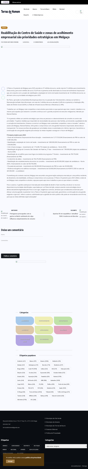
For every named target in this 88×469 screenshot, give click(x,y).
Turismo (21, 395)
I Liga (20, 384)
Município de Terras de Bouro (56, 426)
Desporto (26, 15)
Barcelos (46, 365)
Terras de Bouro (44, 9)
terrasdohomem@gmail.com (11, 427)
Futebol (57, 376)
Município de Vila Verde (53, 418)
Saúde (62, 388)
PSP (40, 388)
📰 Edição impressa (37, 15)
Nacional (62, 9)
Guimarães (55, 380)
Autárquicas (33, 365)
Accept (10, 461)
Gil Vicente (32, 380)
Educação (65, 369)
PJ (41, 384)
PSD (31, 388)
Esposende (45, 372)
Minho (54, 9)
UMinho (32, 395)
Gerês (20, 380)
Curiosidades (44, 320)
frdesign (84, 466)
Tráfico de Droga (63, 392)
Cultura (44, 369)
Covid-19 (32, 369)
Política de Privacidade (53, 433)
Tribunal (49, 392)
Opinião (63, 330)
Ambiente (56, 361)
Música (31, 384)
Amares (35, 9)
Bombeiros (58, 365)
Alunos (33, 361)
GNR (43, 380)
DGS (54, 369)
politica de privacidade (33, 457)
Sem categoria (33, 449)
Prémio (20, 388)
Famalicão (45, 376)
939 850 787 (6, 424)
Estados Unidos (59, 372)
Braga (20, 369)
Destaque (37, 445)
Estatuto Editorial (51, 429)
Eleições (21, 372)
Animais (21, 365)
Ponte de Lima (63, 384)
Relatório (51, 388)
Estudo (20, 376)
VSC (33, 399)
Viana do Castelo (58, 395)
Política (50, 384)
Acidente (21, 361)
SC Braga (21, 392)
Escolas (32, 372)
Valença (44, 395)
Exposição (32, 376)
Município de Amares (53, 422)
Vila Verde (26, 9)
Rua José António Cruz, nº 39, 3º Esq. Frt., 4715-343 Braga (19, 421)
